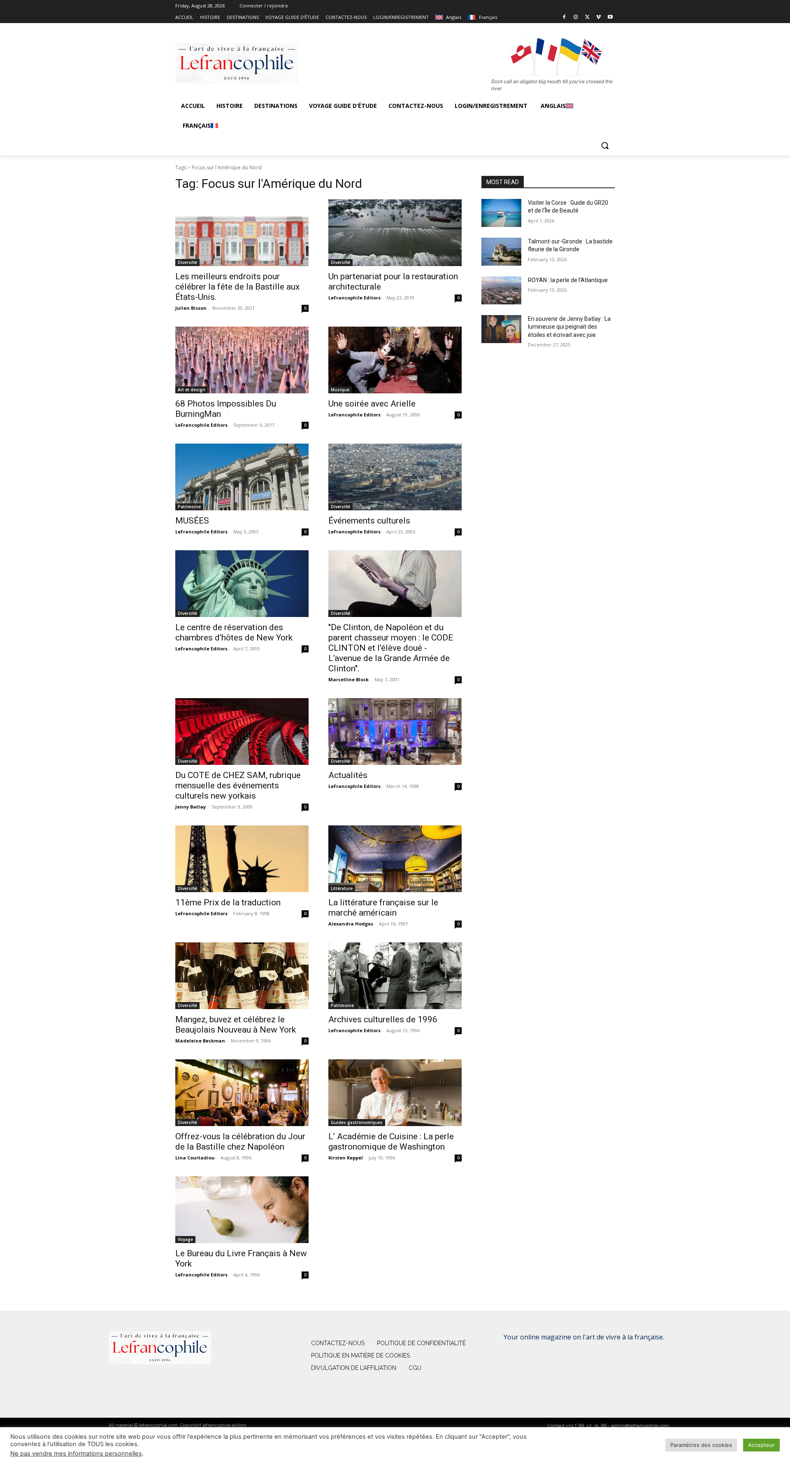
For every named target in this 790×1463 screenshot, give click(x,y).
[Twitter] (587, 17)
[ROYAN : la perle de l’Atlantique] (501, 290)
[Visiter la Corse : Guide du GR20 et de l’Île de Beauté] (501, 213)
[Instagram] (576, 17)
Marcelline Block (348, 679)
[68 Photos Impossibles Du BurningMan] (242, 360)
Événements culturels (369, 521)
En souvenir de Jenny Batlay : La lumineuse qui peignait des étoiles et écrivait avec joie (569, 327)
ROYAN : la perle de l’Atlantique (568, 280)
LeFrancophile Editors (354, 297)
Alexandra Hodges (350, 924)
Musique (340, 390)
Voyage (185, 1239)
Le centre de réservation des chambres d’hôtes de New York (234, 632)
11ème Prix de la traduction (228, 902)
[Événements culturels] (395, 477)
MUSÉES (192, 521)
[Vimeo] (598, 17)
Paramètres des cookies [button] (701, 1445)
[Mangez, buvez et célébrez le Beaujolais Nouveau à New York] (242, 975)
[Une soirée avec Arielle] (395, 360)
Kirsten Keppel (345, 1158)
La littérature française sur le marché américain (383, 907)
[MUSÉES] (242, 477)
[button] (605, 145)
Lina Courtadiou (195, 1158)
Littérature (342, 888)
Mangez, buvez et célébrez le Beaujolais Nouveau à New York (235, 1024)
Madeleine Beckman (200, 1041)
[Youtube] (610, 17)
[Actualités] (395, 731)
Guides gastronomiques (357, 1122)
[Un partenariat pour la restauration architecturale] (395, 232)
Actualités (347, 775)
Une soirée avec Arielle (372, 404)
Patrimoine (189, 506)
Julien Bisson (191, 308)
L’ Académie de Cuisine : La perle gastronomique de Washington (391, 1141)
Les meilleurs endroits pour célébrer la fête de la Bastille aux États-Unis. (237, 286)
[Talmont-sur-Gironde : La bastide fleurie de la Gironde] (501, 252)
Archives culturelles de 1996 (382, 1019)
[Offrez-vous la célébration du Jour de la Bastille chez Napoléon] (242, 1092)
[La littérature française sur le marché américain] (395, 858)
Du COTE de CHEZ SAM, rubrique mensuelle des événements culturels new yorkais (238, 785)
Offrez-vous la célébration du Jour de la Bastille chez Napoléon (240, 1141)
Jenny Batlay (190, 807)
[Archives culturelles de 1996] (395, 975)
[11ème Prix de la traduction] (242, 858)
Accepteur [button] (761, 1445)
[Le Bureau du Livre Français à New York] (242, 1209)
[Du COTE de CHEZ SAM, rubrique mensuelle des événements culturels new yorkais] (242, 731)
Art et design (191, 390)
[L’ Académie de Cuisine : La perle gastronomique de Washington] (395, 1092)
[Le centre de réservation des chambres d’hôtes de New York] (242, 583)
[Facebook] (564, 17)
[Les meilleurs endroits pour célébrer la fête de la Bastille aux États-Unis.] (242, 232)
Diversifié (187, 262)
